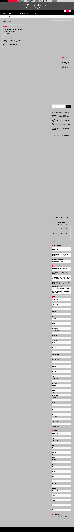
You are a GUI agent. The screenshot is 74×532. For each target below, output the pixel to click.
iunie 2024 (54, 345)
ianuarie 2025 (55, 328)
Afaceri (54, 435)
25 (56, 235)
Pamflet (31, 13)
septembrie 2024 (56, 337)
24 (53, 235)
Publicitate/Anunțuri (56, 490)
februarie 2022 (55, 392)
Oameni (5, 26)
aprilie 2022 (54, 388)
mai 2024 (54, 347)
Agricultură (54, 438)
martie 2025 (54, 323)
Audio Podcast (6, 11)
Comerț (54, 450)
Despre (12, 11)
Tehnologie (54, 502)
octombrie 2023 (55, 364)
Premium (9, 13)
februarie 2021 (55, 421)
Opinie (53, 481)
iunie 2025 (54, 316)
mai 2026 (54, 302)
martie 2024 (54, 352)
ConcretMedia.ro (37, 5)
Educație (54, 457)
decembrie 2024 (55, 330)
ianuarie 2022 (55, 395)
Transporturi (55, 505)
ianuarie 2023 (55, 371)
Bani (53, 447)
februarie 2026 (55, 304)
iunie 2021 (54, 411)
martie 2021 (54, 419)
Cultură (54, 452)
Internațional (16, 13)
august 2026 (55, 299)
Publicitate (37, 13)
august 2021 (55, 407)
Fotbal (53, 462)
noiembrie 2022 (55, 373)
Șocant (53, 493)
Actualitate (17, 11)
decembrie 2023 (55, 359)
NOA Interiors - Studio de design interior (60, 217)
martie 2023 (54, 368)
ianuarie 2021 (55, 423)
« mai (53, 241)
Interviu (54, 471)
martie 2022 (54, 390)
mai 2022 (54, 385)
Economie (54, 454)
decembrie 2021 (55, 397)
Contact (26, 13)
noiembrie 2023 (55, 361)
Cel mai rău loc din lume (52, 1)
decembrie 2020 (55, 426)
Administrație (55, 433)
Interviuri (52, 11)
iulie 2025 (54, 313)
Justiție (47, 11)
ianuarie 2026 (55, 306)
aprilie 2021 (54, 416)
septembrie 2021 (55, 404)
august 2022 (55, 378)
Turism (53, 507)
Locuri (53, 476)
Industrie (54, 464)
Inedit (21, 13)
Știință (4, 13)
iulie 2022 (54, 380)
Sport (53, 497)
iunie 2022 (54, 383)
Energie (54, 459)
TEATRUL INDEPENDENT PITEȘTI (65, 57)
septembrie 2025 (55, 311)
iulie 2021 (54, 409)
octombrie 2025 (55, 309)
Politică (54, 485)
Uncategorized (55, 509)
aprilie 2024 (54, 349)
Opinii (43, 11)
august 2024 (55, 340)
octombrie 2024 (55, 335)
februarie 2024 (55, 354)
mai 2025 (54, 318)
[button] (65, 11)
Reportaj (58, 11)
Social (53, 495)
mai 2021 (54, 414)
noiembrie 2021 (55, 400)
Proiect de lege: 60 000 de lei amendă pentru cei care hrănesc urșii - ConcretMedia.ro (60, 283)
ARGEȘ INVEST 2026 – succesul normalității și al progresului (35, 1)
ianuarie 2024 (55, 356)
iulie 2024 (54, 342)
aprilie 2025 (54, 321)
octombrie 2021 (55, 402)
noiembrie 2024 (55, 333)
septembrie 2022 (55, 376)
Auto (53, 445)
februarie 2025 (55, 325)
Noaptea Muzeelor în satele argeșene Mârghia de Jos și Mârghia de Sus (18, 1)
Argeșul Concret (26, 11)
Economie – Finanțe (35, 11)
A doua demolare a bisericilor (58, 251)
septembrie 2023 (55, 366)
